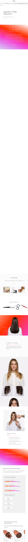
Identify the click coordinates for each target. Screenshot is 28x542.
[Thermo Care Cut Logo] (14, 1)
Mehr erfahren (14, 44)
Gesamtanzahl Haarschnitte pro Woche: (12, 480)
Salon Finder (7, 3)
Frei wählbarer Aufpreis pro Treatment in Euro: (12, 489)
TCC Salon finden (13, 460)
